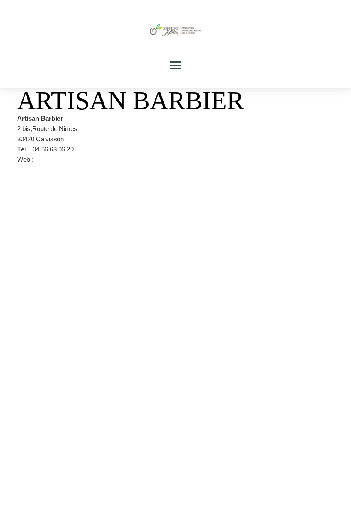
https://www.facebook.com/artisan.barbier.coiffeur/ (104, 159)
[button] (175, 65)
